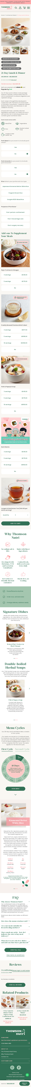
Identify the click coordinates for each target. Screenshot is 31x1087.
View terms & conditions (16, 955)
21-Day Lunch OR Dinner (23, 1012)
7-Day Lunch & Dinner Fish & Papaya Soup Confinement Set (8, 1013)
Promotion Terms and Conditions (15, 1076)
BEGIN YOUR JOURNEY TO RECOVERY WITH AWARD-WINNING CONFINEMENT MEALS (15, 2)
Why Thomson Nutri (7, 1054)
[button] (2, 50)
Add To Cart (24, 1083)
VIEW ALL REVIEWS (15, 985)
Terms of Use (15, 1072)
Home (2, 15)
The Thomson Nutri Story (9, 1051)
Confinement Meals (11, 15)
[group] (7, 50)
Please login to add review (21, 970)
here (2, 916)
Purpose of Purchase (9, 207)
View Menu (15, 789)
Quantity (6, 515)
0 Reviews (13, 80)
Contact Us (4, 1056)
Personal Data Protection (15, 1074)
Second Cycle (22, 749)
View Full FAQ (15, 950)
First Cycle (7, 749)
